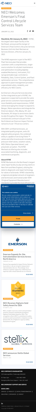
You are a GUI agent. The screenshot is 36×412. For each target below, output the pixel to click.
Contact (21, 394)
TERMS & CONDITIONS (7, 406)
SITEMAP (27, 406)
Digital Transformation (23, 391)
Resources (13, 394)
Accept (18, 218)
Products (11, 391)
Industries (4, 394)
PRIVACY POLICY (19, 406)
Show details (27, 213)
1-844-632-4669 (23, 380)
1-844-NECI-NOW (20, 377)
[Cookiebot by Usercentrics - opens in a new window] (26, 186)
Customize (17, 224)
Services (3, 391)
